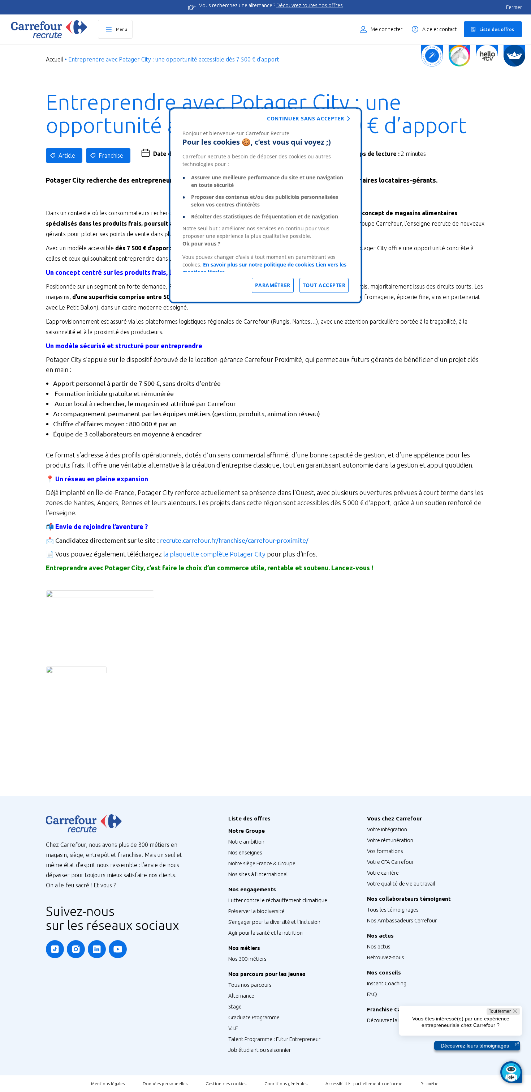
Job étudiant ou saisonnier (259, 1050)
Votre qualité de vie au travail (401, 883)
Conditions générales (285, 1083)
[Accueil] (49, 29)
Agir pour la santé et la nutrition (265, 933)
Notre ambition (246, 842)
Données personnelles (165, 1083)
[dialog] (265, 205)
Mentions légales (108, 1083)
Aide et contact (439, 29)
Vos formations (385, 851)
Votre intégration (387, 829)
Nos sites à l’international (258, 874)
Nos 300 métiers (247, 959)
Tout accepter (324, 285)
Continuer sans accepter (305, 118)
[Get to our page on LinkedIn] (97, 949)
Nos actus (378, 946)
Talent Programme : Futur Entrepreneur (274, 1039)
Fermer (514, 7)
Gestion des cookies (226, 1083)
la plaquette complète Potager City (214, 554)
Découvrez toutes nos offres (309, 5)
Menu (121, 29)
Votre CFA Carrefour (390, 862)
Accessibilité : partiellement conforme (363, 1083)
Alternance (241, 996)
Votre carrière (383, 873)
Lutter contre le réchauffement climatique (277, 900)
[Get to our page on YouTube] (118, 949)
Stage (235, 1006)
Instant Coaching (386, 983)
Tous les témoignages (393, 910)
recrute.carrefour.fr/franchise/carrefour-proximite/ (234, 540)
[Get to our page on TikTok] (55, 949)
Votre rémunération (390, 840)
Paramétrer (430, 1084)
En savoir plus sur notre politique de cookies (258, 264)
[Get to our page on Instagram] (76, 949)
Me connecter (386, 29)
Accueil (54, 59)
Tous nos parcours (250, 985)
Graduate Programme (254, 1017)
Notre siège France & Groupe (261, 863)
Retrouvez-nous (385, 957)
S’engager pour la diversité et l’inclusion (274, 922)
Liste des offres (496, 29)
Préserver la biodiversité (256, 911)
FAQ (372, 994)
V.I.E (233, 1028)
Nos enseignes (245, 852)
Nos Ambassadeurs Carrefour (402, 920)
